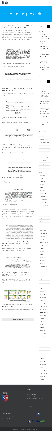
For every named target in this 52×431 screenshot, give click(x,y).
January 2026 (43, 193)
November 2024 (43, 236)
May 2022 (42, 324)
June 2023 (42, 285)
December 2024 (43, 233)
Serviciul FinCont (44, 160)
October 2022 (43, 309)
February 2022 (43, 333)
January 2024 (43, 263)
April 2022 (42, 327)
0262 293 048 (33, 394)
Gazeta (41, 150)
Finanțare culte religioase (9, 204)
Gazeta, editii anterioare (43, 153)
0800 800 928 (10, 416)
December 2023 (43, 266)
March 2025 (42, 224)
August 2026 (43, 175)
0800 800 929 (9, 418)
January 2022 (43, 336)
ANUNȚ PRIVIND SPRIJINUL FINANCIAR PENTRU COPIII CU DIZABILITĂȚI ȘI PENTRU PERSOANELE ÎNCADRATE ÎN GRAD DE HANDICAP (17, 274)
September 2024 (44, 242)
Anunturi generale (44, 139)
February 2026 (43, 190)
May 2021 (42, 358)
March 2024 (42, 257)
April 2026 (42, 187)
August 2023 (43, 279)
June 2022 (42, 321)
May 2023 (42, 288)
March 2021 (42, 361)
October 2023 (43, 272)
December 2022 (43, 303)
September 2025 (44, 205)
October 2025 (43, 202)
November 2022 (43, 306)
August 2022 (43, 315)
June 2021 (42, 355)
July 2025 (42, 211)
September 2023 (44, 276)
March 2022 (42, 330)
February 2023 (43, 297)
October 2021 (43, 346)
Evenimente (42, 147)
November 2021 (43, 343)
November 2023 (43, 269)
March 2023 (42, 294)
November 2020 (43, 373)
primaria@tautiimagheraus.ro (36, 398)
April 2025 (42, 221)
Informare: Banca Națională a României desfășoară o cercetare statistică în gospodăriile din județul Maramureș (17, 243)
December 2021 (43, 339)
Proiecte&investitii (44, 157)
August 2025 (43, 208)
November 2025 (43, 199)
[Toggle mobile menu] (49, 2)
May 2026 (42, 184)
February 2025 (43, 227)
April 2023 (42, 291)
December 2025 (43, 196)
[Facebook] (38, 414)
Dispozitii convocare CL (44, 143)
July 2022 (42, 318)
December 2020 (43, 370)
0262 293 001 (32, 396)
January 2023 (43, 300)
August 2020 (43, 376)
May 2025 (42, 218)
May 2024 (42, 251)
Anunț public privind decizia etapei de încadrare (16, 63)
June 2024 (42, 248)
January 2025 (43, 230)
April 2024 (42, 254)
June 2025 (42, 215)
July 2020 (42, 379)
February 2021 (43, 364)
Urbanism (42, 167)
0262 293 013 (8, 413)
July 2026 (42, 178)
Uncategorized (43, 164)
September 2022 (44, 312)
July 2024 (42, 245)
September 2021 (43, 349)
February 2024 (43, 260)
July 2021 (42, 352)
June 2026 (42, 181)
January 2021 (43, 367)
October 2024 (43, 239)
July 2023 (42, 282)
